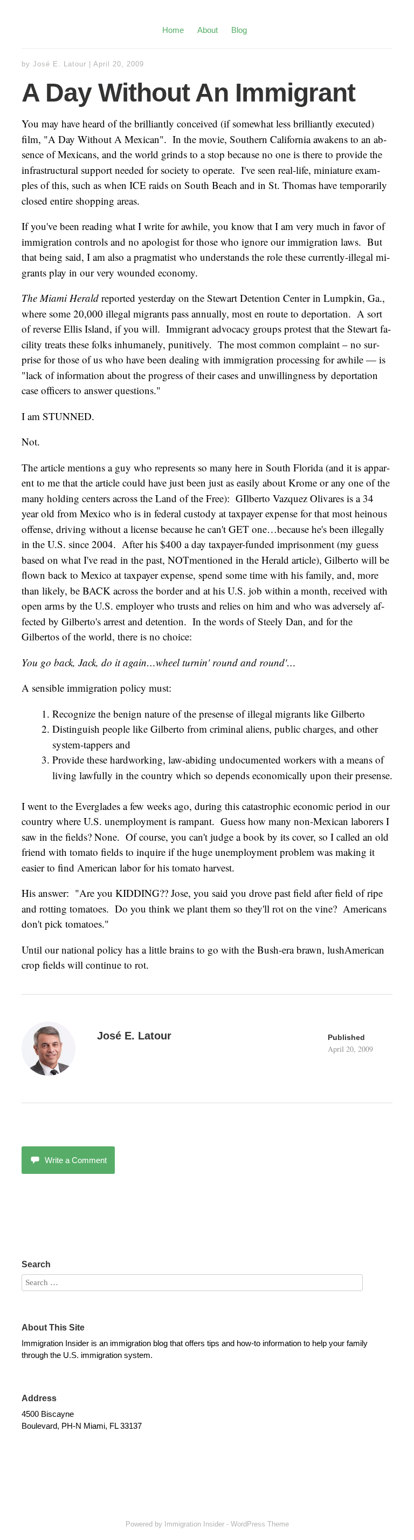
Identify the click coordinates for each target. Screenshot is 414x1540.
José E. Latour (59, 64)
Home (173, 30)
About (207, 30)
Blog (239, 30)
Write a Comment (76, 1160)
